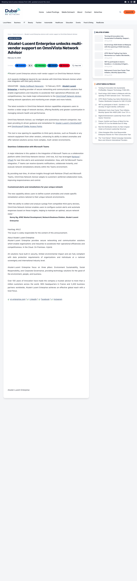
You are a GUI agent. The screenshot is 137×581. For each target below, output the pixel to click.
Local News (7, 22)
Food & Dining (88, 22)
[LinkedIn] (134, 2)
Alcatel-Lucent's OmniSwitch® (69, 123)
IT (24, 22)
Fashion (38, 22)
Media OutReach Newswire (32, 86)
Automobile (48, 22)
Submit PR (129, 12)
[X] (128, 2)
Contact (88, 12)
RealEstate (100, 22)
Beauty (30, 22)
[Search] (120, 12)
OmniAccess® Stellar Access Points (27, 126)
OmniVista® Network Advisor (68, 96)
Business (17, 22)
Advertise (98, 12)
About (79, 12)
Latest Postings (52, 12)
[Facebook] (125, 2)
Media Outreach (68, 12)
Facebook (45, 299)
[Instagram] (131, 2)
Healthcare (59, 22)
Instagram (58, 299)
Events (78, 22)
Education (69, 22)
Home (41, 12)
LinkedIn (33, 299)
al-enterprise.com (17, 299)
